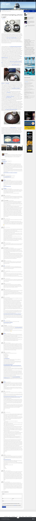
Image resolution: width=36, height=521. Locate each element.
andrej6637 (26, 94)
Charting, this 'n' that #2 (31, 45)
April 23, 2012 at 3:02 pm (8, 195)
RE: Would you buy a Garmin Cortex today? (28, 79)
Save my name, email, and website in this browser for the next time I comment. (11, 503)
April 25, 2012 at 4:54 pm (10, 325)
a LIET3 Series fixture (8, 97)
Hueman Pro (8, 519)
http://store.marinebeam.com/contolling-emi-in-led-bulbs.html (10, 172)
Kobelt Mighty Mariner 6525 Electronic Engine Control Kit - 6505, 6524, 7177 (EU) (29, 92)
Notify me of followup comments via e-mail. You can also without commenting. (11, 505)
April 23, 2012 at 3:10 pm (11, 200)
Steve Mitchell (26, 81)
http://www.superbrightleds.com (18, 327)
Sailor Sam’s (3, 83)
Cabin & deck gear (3, 11)
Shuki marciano (26, 84)
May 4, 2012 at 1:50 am (8, 391)
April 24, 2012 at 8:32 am (8, 283)
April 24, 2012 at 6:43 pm (8, 320)
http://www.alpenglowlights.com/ (7, 176)
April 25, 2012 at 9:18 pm (8, 333)
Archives (26, 516)
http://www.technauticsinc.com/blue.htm (8, 322)
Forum (17, 516)
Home (9, 516)
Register (23, 516)
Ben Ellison (5, 333)
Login (20, 516)
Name (2, 498)
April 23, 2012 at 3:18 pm (8, 218)
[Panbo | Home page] (5, 4)
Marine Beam (7, 83)
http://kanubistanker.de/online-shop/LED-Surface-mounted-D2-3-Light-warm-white (13, 396)
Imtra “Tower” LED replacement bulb (11, 37)
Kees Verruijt (26, 87)
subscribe (15, 505)
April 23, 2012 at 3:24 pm (7, 227)
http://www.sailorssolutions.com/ (7, 186)
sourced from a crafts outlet (10, 96)
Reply (4, 173)
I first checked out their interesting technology (11, 109)
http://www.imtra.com (7, 358)
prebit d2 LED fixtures (13, 127)
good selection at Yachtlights (16, 88)
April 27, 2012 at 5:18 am (8, 352)
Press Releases (27, 11)
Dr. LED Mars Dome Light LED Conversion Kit (15, 46)
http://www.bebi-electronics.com (7, 459)
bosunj (4, 320)
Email (13, 498)
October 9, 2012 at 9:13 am (8, 470)
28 (22, 11)
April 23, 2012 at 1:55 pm (9, 188)
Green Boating (9, 11)
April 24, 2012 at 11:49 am (8, 289)
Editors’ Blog (6, 516)
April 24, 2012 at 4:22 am (8, 278)
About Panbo (30, 516)
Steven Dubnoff (5, 188)
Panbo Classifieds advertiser (15, 64)
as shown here (8, 92)
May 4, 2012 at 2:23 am (8, 412)
